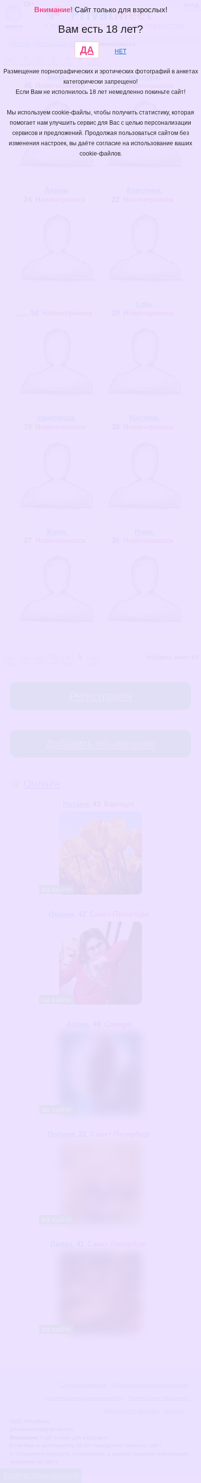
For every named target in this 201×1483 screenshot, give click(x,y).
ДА (87, 50)
